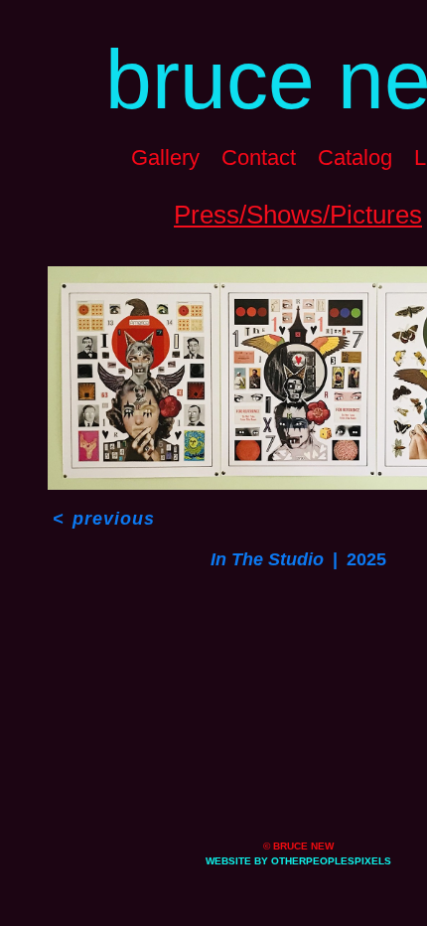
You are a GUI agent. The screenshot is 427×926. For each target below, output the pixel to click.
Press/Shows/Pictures (298, 215)
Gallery (165, 157)
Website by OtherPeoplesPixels (298, 860)
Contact (258, 157)
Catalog (355, 157)
